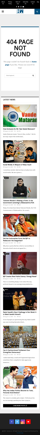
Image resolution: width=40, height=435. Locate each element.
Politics (6, 215)
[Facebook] (11, 421)
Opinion (6, 142)
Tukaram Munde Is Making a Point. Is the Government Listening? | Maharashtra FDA (18, 201)
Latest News (9, 99)
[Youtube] (28, 421)
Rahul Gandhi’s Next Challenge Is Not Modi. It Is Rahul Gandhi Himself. (19, 313)
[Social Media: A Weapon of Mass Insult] (20, 151)
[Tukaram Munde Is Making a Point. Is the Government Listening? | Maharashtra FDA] (20, 187)
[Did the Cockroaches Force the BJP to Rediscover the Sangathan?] (20, 225)
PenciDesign (20, 433)
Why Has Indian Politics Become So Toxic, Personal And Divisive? (18, 391)
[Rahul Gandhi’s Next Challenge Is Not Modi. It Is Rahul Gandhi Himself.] (20, 299)
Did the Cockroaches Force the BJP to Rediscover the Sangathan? (16, 239)
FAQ (38, 2)
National (7, 106)
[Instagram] (23, 421)
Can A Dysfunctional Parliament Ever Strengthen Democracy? (16, 351)
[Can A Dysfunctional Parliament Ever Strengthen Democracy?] (20, 337)
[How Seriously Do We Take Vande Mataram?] (20, 115)
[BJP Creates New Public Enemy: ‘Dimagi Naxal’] (20, 263)
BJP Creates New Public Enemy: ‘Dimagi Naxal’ (20, 276)
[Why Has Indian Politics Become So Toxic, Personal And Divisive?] (20, 377)
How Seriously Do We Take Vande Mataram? (19, 129)
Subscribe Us (25, 2)
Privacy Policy (10, 2)
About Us (3, 2)
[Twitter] (17, 421)
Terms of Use (18, 2)
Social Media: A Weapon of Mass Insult (17, 165)
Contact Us (33, 2)
